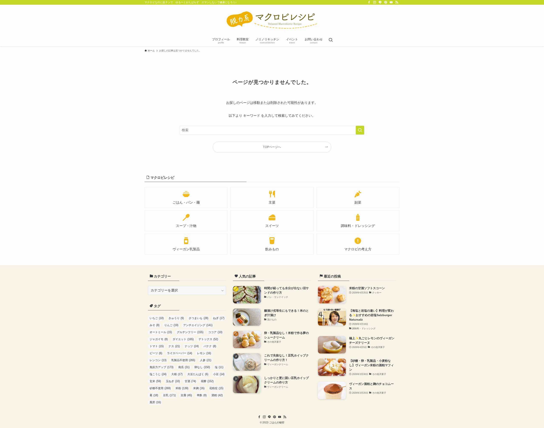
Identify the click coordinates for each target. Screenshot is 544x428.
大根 (177, 374)
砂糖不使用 (160, 388)
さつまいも (198, 318)
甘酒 (190, 381)
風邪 (155, 402)
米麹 (198, 388)
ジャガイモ (159, 339)
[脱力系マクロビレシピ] (272, 20)
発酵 (207, 381)
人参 (205, 360)
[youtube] (391, 2)
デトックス (208, 339)
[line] (380, 2)
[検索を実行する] (360, 130)
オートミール (161, 332)
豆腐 (186, 395)
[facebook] (369, 2)
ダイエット (183, 339)
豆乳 (169, 395)
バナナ (210, 346)
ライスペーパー (179, 353)
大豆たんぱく (197, 374)
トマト (157, 346)
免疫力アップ (161, 367)
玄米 (155, 381)
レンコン (158, 360)
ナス (174, 346)
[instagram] (374, 2)
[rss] (397, 2)
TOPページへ (272, 147)
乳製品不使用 (183, 360)
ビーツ (156, 353)
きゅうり (176, 318)
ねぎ (218, 318)
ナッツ (192, 346)
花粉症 (216, 388)
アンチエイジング (197, 325)
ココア (215, 332)
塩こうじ (158, 374)
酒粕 (217, 395)
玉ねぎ (173, 381)
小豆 (218, 374)
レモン (204, 353)
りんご (171, 325)
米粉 (182, 388)
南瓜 (184, 367)
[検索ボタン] (330, 40)
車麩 (202, 395)
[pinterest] (385, 2)
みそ (154, 325)
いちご (157, 318)
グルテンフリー (190, 332)
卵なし (202, 367)
